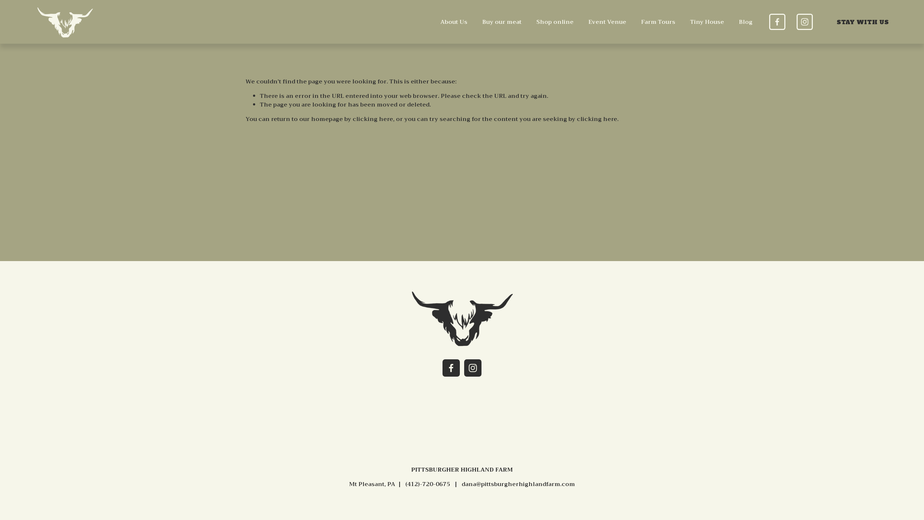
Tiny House (707, 22)
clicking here (373, 119)
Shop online (555, 22)
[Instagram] (805, 22)
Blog (746, 22)
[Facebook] (777, 22)
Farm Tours (658, 22)
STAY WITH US (863, 22)
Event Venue (607, 22)
